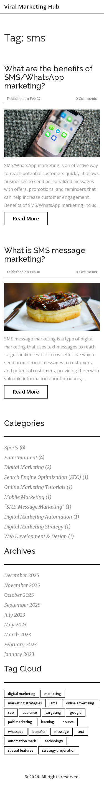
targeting (53, 712)
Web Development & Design (39, 536)
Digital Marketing (28, 467)
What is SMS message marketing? (44, 255)
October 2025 (19, 595)
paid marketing (20, 722)
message (61, 731)
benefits (38, 731)
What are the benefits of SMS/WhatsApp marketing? (48, 77)
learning (47, 722)
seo (11, 712)
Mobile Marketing (28, 497)
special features (20, 750)
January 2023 (19, 654)
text (81, 731)
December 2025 (21, 575)
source (68, 722)
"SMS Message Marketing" (38, 507)
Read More (26, 218)
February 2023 (20, 644)
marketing (52, 693)
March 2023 (17, 634)
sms (54, 703)
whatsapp (16, 731)
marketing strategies (25, 703)
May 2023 (15, 624)
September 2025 (22, 605)
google (76, 712)
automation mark (22, 741)
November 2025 (22, 585)
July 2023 (14, 615)
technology (54, 741)
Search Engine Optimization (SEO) (46, 477)
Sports (15, 447)
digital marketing (21, 693)
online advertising (80, 703)
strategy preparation (58, 750)
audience (30, 712)
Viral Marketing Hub (31, 6)
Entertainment (24, 457)
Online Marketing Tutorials (38, 487)
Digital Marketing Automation (41, 517)
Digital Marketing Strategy (37, 527)
